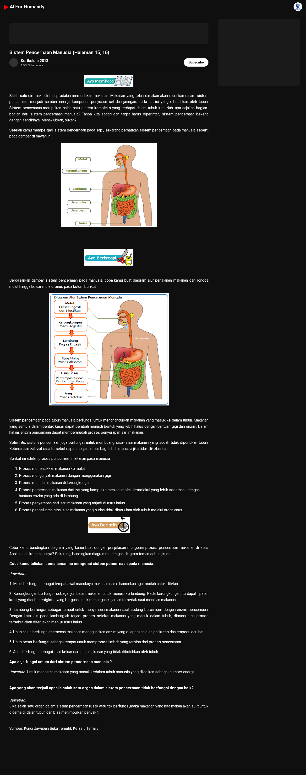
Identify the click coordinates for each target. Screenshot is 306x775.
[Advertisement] (108, 33)
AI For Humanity (24, 6)
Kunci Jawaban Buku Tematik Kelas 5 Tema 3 (61, 728)
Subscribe (196, 62)
